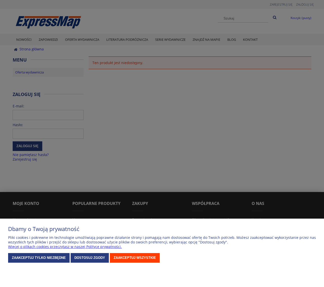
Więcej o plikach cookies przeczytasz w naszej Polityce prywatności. (65, 246)
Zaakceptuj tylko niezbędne (39, 258)
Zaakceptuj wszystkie (135, 258)
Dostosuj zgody (89, 258)
